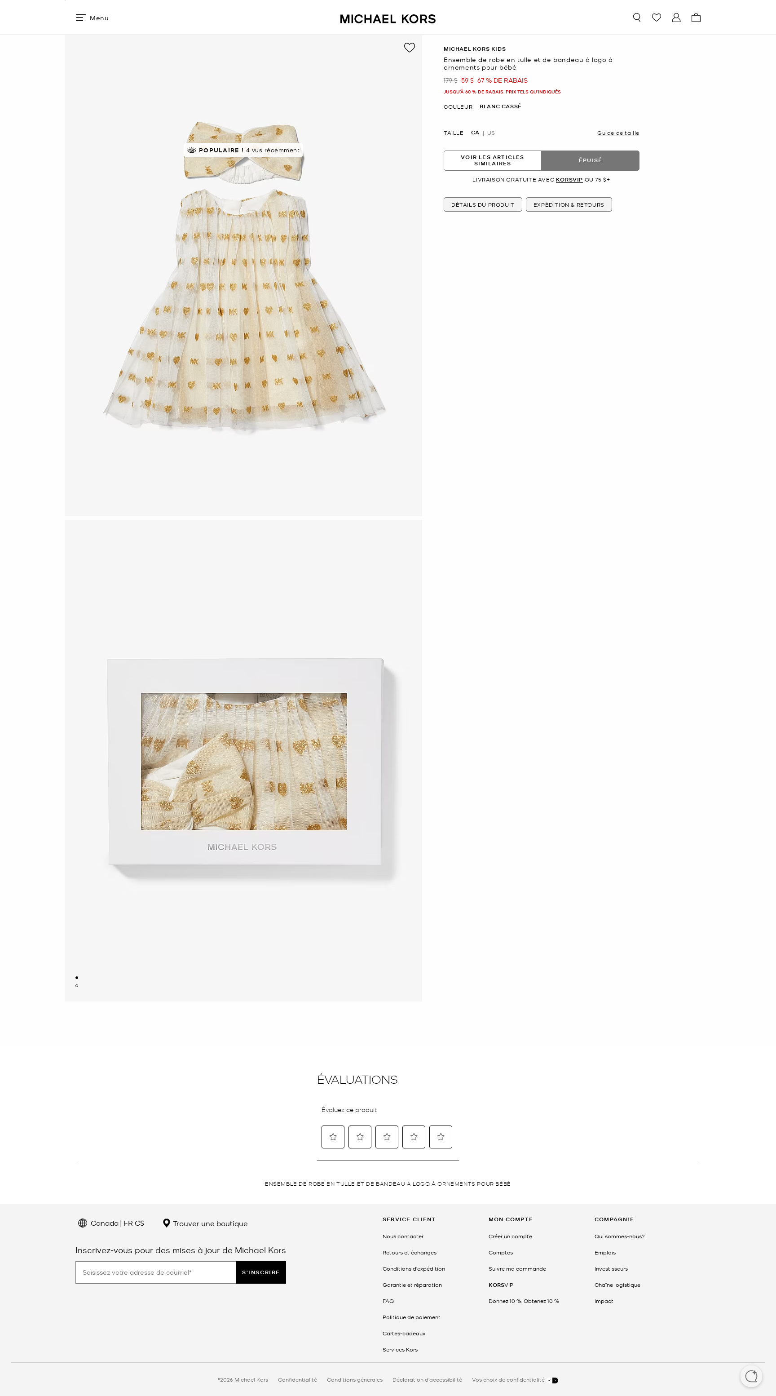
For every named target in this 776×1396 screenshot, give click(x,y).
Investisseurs (611, 1268)
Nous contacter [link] (403, 1236)
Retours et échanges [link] (409, 1252)
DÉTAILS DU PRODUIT (483, 204)
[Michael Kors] (388, 17)
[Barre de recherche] (636, 17)
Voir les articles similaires (492, 160)
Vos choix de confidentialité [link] (509, 1379)
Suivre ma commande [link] (517, 1268)
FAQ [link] (388, 1300)
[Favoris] (656, 17)
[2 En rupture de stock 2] (76, 985)
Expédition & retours (569, 204)
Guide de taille (618, 132)
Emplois (605, 1252)
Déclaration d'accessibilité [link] (427, 1379)
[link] (501, 1284)
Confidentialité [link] (297, 1379)
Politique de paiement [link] (412, 1317)
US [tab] (491, 132)
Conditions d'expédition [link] (414, 1268)
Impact (604, 1300)
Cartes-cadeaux (404, 1333)
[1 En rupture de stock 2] (76, 977)
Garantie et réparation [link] (412, 1284)
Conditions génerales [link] (355, 1379)
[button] (751, 1377)
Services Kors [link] (400, 1349)
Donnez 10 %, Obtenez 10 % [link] (524, 1300)
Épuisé (590, 160)
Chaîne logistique (617, 1284)
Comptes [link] (501, 1252)
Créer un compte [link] (510, 1236)
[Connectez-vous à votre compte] (676, 17)
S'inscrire (261, 1272)
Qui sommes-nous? (620, 1236)
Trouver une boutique (209, 1223)
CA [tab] (475, 132)
